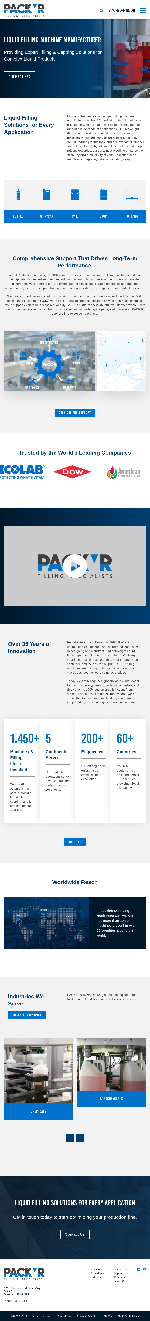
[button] (70, 1138)
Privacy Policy (64, 1316)
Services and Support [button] (75, 412)
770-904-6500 (121, 10)
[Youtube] (144, 1269)
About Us (119, 1280)
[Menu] (143, 10)
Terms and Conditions (87, 1316)
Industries (97, 1277)
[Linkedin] (138, 1269)
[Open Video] (75, 566)
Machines (97, 1269)
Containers (97, 1273)
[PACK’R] (31, 10)
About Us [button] (75, 842)
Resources (120, 1277)
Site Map (108, 1316)
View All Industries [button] (27, 1015)
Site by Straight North (128, 1316)
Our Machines (19, 76)
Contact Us (75, 1234)
